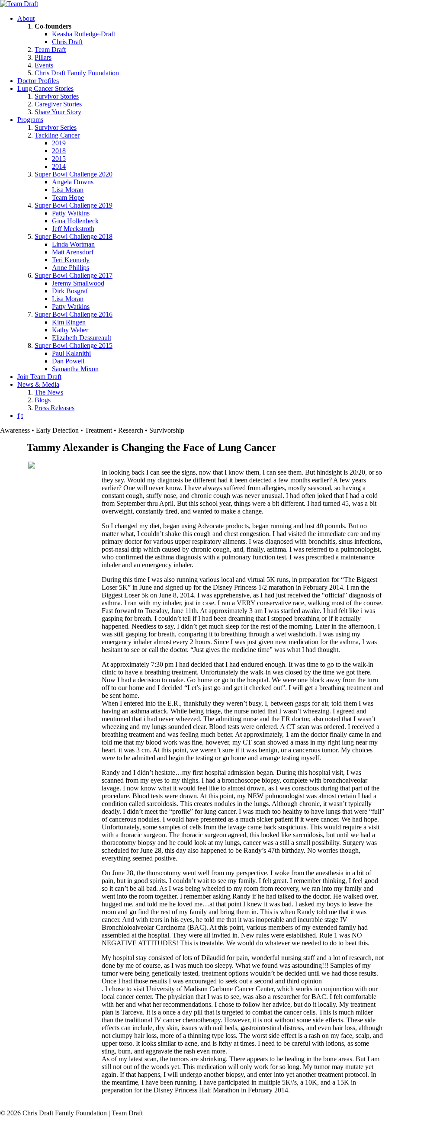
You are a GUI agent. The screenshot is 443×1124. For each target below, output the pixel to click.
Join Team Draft (39, 376)
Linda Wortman (73, 244)
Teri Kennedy (71, 259)
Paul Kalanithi (71, 353)
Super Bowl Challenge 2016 (73, 314)
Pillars (43, 57)
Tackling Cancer (57, 135)
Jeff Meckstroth (73, 228)
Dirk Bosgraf (70, 291)
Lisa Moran (67, 189)
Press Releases (54, 407)
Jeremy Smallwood (78, 283)
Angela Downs (72, 182)
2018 (59, 150)
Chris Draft (67, 41)
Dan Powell (68, 361)
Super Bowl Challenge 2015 (73, 345)
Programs (30, 119)
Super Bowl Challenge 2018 (73, 236)
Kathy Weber (70, 330)
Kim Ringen (69, 322)
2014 (59, 166)
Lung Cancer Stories (45, 88)
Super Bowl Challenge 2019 (73, 205)
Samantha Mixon (75, 369)
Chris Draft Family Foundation (77, 73)
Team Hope (68, 197)
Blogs (43, 400)
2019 (59, 143)
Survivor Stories (57, 96)
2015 (59, 158)
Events (44, 65)
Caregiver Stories (58, 104)
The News (49, 392)
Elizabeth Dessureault (81, 337)
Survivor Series (56, 127)
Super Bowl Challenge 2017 (73, 275)
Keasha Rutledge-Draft (83, 34)
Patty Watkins (71, 213)
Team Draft (50, 49)
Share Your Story (58, 112)
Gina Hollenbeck (75, 221)
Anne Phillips (70, 267)
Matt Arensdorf (72, 252)
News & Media (38, 384)
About (26, 18)
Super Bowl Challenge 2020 (73, 174)
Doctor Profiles (38, 80)
